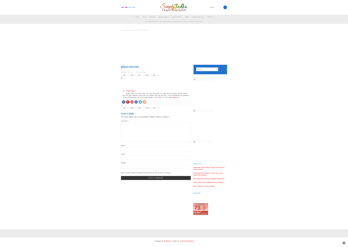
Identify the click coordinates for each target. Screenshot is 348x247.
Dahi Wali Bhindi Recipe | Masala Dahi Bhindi (208, 179)
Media (187, 17)
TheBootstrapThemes (187, 241)
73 (197, 208)
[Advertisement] (174, 45)
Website (123, 163)
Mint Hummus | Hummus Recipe (204, 186)
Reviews (152, 17)
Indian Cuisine (177, 17)
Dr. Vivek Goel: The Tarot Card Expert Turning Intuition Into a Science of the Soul (174, 21)
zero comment (142, 72)
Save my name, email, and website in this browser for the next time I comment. (145, 173)
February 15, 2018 (128, 72)
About (145, 17)
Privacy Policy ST (198, 17)
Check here (176, 97)
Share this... (122, 75)
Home (137, 17)
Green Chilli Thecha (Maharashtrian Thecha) (208, 182)
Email (123, 154)
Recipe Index (163, 17)
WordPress (167, 241)
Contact (210, 17)
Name (123, 146)
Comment (124, 121)
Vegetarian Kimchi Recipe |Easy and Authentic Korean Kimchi (209, 168)
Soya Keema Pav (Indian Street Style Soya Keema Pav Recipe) (207, 174)
